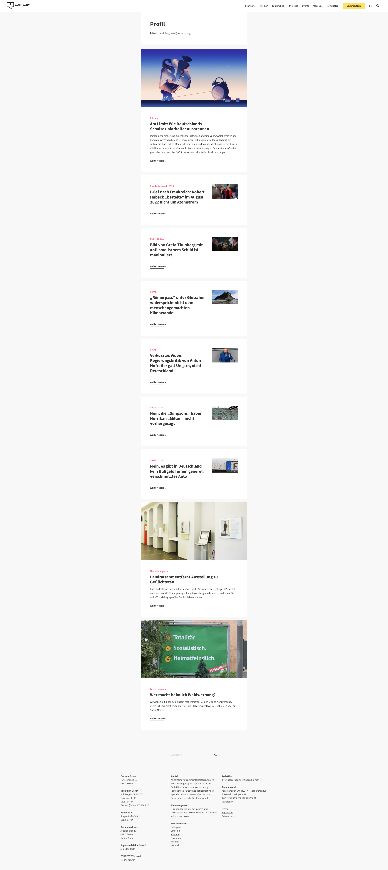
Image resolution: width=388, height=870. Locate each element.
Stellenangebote (200, 798)
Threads (175, 841)
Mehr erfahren (127, 860)
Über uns (318, 5)
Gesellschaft (156, 407)
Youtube (175, 834)
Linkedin (175, 830)
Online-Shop (127, 838)
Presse (225, 809)
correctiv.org (18, 6)
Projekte (293, 5)
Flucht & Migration (160, 571)
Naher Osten (157, 239)
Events (305, 5)
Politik (153, 349)
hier (257, 780)
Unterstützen (354, 6)
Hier (173, 809)
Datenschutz (228, 816)
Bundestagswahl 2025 (162, 186)
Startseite (250, 5)
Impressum (227, 812)
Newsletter (332, 5)
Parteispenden (158, 689)
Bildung (154, 118)
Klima (153, 291)
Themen (264, 5)
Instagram (176, 827)
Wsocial (175, 845)
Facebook (176, 838)
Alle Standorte (127, 849)
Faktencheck (278, 5)
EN (370, 5)
